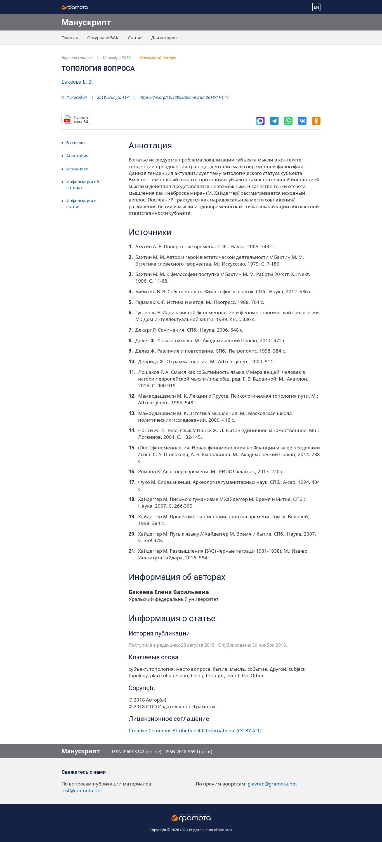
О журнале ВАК (102, 37)
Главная (70, 37)
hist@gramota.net (82, 790)
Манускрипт (86, 22)
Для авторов (164, 37)
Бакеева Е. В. (77, 81)
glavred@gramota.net (272, 783)
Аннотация (77, 155)
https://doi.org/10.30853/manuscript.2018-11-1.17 (184, 97)
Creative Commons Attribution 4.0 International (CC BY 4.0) (195, 730)
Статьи (135, 37)
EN (316, 7)
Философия (77, 97)
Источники (77, 169)
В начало (75, 142)
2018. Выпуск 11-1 (113, 97)
